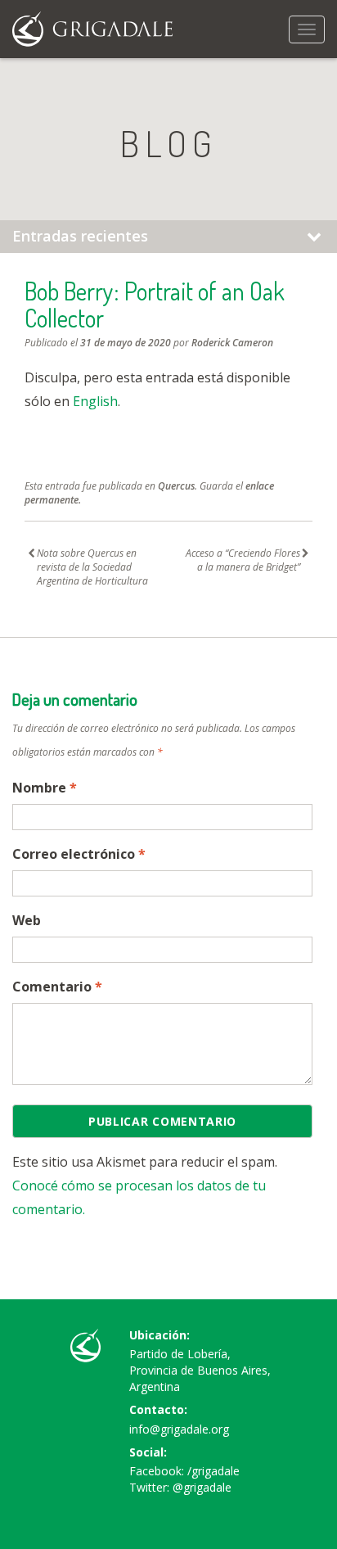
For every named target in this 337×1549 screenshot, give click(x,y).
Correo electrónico (79, 854)
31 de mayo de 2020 (125, 343)
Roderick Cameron (232, 343)
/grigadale (213, 1471)
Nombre (44, 788)
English (95, 401)
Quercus (176, 486)
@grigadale (202, 1487)
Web (26, 920)
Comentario (57, 987)
